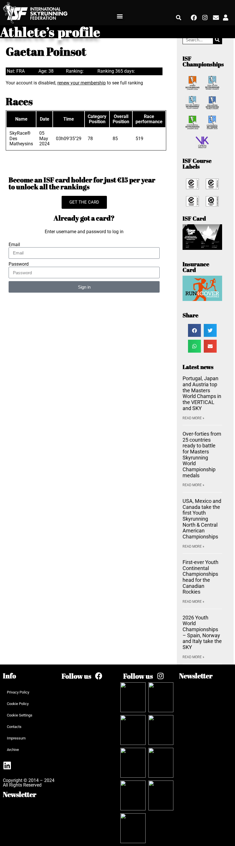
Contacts (14, 727)
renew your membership (81, 83)
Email (14, 244)
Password (19, 264)
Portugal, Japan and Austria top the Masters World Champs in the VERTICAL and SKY (202, 393)
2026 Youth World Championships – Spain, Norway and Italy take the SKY (202, 632)
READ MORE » (193, 418)
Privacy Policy (18, 692)
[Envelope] (216, 18)
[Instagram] (205, 18)
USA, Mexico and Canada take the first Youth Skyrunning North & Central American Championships (202, 519)
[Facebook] (194, 18)
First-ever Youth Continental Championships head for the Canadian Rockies (200, 577)
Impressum (16, 738)
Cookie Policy (18, 704)
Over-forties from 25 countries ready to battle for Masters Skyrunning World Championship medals (202, 454)
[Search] (217, 40)
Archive (13, 750)
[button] (120, 16)
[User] (225, 18)
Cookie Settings (19, 715)
